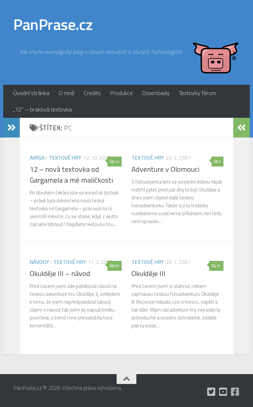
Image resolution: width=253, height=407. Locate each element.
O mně (66, 93)
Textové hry (65, 158)
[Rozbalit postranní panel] (11, 128)
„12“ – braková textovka (42, 109)
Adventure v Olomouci (165, 169)
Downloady (156, 93)
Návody (39, 262)
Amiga (37, 158)
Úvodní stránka (31, 93)
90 (117, 266)
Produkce (121, 93)
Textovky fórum (197, 93)
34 (218, 266)
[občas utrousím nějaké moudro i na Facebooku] (235, 391)
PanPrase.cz (53, 24)
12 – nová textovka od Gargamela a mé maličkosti (71, 175)
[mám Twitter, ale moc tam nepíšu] (211, 391)
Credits (92, 93)
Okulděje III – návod (60, 273)
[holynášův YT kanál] (223, 391)
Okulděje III (148, 273)
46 (117, 161)
